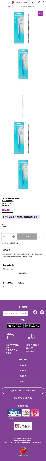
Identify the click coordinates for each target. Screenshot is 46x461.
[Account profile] (39, 2)
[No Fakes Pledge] (35, 415)
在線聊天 (23, 381)
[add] (13, 237)
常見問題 (23, 370)
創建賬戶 (12, 217)
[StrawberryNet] (19, 2)
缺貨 (27, 236)
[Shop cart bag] (43, 2)
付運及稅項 (23, 360)
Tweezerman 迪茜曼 (11, 198)
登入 (7, 217)
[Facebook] (35, 312)
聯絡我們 (23, 376)
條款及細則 (27, 439)
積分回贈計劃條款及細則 (22, 441)
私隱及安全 (17, 439)
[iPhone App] (15, 327)
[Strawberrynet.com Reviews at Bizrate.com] (14, 416)
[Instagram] (42, 312)
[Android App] (32, 327)
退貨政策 (23, 365)
